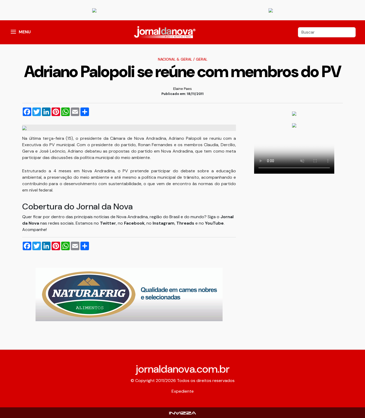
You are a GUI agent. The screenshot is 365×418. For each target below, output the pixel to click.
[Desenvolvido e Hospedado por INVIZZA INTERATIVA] (182, 412)
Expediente (183, 391)
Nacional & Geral (175, 59)
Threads (185, 223)
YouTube (214, 223)
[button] (13, 32)
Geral (201, 59)
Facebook (134, 223)
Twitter (108, 223)
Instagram (163, 223)
